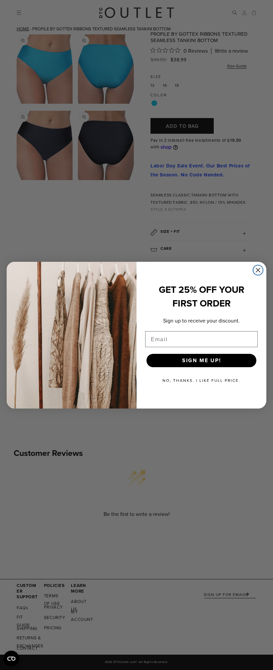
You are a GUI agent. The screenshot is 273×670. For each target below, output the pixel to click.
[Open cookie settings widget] (11, 659)
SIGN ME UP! (201, 360)
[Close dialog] (258, 270)
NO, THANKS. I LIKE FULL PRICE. (201, 381)
